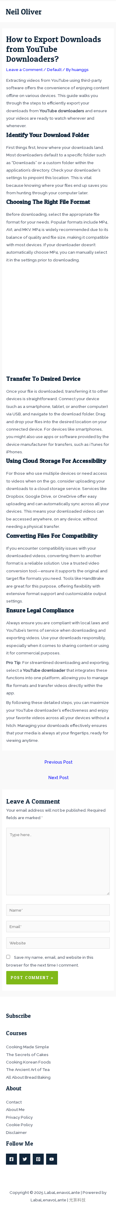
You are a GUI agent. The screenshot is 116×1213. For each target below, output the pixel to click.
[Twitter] (24, 1159)
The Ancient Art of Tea (28, 1069)
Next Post (58, 777)
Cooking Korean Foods (28, 1062)
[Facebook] (11, 1159)
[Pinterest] (38, 1159)
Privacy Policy (19, 1117)
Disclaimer (16, 1132)
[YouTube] (51, 1159)
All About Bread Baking (28, 1077)
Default (54, 69)
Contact (14, 1102)
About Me (15, 1109)
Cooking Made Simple (27, 1046)
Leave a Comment (24, 69)
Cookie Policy (19, 1124)
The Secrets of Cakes (27, 1054)
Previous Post (59, 762)
